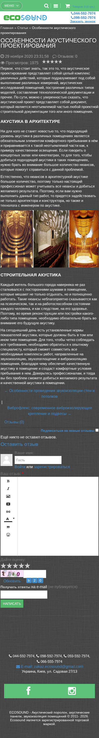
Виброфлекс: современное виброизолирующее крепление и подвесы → (49, 411)
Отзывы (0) (14, 422)
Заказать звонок (82, 21)
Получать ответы (15, 587)
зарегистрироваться (52, 467)
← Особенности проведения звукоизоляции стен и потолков (49, 393)
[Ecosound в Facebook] (28, 693)
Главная (6, 28)
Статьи (22, 28)
